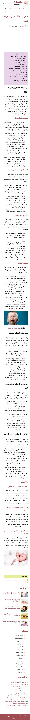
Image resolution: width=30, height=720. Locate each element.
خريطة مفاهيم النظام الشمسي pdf (20, 687)
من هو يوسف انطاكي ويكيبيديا (21, 691)
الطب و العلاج (20, 650)
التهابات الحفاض (21, 64)
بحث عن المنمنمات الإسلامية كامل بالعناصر (18, 695)
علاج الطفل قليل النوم (14, 328)
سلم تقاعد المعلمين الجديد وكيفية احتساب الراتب (17, 685)
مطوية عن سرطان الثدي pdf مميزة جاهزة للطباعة (17, 697)
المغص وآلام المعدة (20, 58)
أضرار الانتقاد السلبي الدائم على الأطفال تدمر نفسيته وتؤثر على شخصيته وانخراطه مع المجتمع (11, 593)
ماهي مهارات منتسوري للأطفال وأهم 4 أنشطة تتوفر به (11, 622)
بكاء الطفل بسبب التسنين (19, 60)
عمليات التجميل (19, 667)
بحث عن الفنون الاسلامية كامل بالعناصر (19, 683)
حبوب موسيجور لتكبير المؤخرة (21, 693)
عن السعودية (20, 670)
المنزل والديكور (19, 655)
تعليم (22, 661)
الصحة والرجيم (20, 647)
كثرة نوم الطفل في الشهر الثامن (18, 71)
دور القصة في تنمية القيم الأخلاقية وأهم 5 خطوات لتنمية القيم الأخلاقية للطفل (11, 607)
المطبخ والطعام (19, 653)
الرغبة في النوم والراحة (20, 62)
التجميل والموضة (19, 638)
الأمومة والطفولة (19, 635)
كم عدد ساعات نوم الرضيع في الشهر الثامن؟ (18, 78)
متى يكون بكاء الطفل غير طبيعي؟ (17, 75)
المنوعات (21, 658)
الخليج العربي (20, 644)
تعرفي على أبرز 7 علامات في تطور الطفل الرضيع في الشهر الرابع (12, 600)
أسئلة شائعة (22, 73)
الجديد (12, 3)
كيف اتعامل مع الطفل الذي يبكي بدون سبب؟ (17, 82)
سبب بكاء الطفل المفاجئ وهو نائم (17, 68)
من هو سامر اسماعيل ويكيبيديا (21, 689)
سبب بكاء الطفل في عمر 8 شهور (18, 56)
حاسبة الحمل (20, 672)
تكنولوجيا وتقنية (19, 664)
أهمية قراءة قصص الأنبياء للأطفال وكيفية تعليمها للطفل (11, 615)
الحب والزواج (20, 641)
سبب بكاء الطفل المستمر (20, 66)
